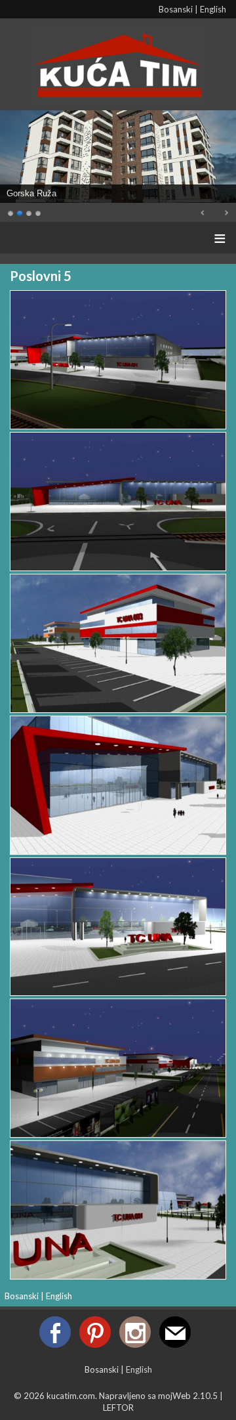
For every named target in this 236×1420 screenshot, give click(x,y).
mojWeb (174, 1395)
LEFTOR (118, 1407)
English (213, 9)
